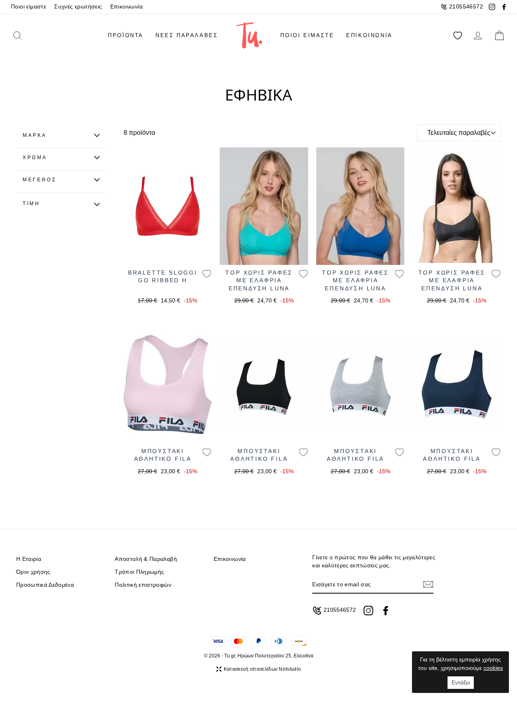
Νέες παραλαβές (187, 35)
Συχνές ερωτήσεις (78, 7)
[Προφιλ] (477, 35)
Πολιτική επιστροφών (143, 585)
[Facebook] (504, 7)
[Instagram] (492, 7)
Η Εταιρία (28, 559)
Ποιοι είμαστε (28, 7)
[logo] (249, 35)
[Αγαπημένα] (457, 35)
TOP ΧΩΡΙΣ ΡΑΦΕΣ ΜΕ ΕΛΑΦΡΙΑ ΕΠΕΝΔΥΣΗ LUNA (258, 280)
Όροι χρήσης (33, 572)
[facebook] (386, 610)
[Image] (168, 206)
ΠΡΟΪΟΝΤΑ (125, 35)
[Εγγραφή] (428, 584)
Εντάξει (461, 682)
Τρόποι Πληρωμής (139, 572)
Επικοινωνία (126, 7)
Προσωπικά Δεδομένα (45, 585)
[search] (28, 35)
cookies (493, 668)
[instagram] (368, 610)
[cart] (499, 35)
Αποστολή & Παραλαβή (146, 559)
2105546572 (466, 7)
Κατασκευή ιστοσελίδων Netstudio (262, 669)
